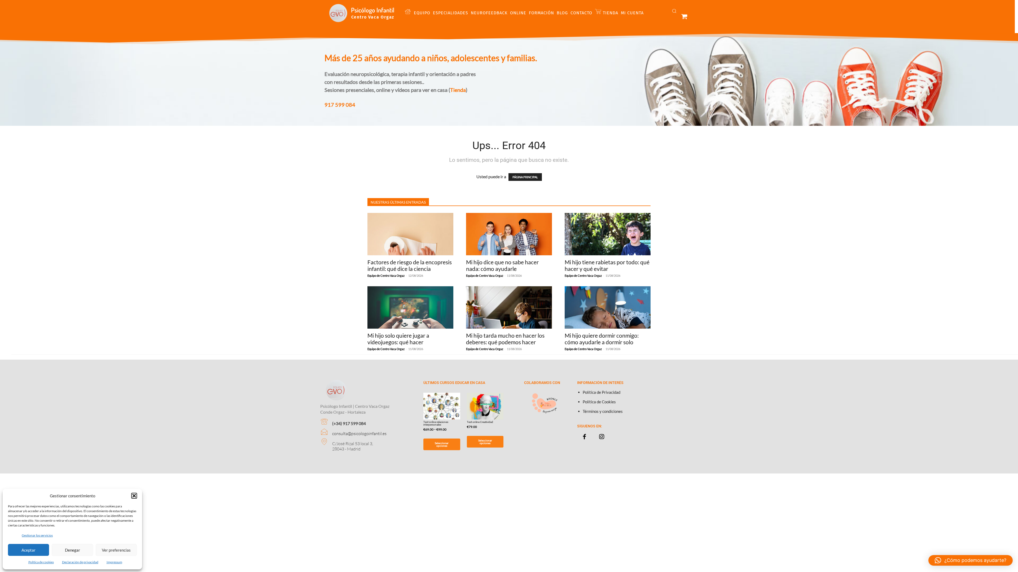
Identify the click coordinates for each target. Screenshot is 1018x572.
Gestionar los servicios (37, 535)
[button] (134, 495)
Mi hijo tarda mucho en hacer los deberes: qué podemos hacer (505, 338)
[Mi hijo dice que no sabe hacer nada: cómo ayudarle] (509, 234)
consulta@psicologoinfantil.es (359, 433)
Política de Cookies (599, 401)
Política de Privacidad (601, 392)
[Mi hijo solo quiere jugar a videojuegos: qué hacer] (410, 307)
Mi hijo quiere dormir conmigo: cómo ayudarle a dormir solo (602, 338)
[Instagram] (601, 437)
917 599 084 (339, 104)
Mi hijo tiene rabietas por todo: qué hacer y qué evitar (607, 265)
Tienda (458, 90)
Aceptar (28, 550)
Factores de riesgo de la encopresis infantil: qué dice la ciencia (409, 265)
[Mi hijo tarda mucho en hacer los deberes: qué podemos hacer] (509, 307)
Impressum (114, 562)
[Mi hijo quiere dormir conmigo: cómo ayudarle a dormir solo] (608, 307)
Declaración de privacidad (80, 562)
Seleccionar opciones (442, 444)
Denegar (72, 550)
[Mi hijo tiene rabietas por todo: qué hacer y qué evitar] (608, 234)
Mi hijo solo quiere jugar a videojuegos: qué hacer (398, 338)
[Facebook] (584, 437)
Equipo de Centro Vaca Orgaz (386, 275)
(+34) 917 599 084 (349, 423)
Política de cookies (41, 562)
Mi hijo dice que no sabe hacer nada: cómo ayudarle (502, 265)
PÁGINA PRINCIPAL (525, 177)
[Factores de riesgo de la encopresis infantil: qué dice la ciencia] (410, 234)
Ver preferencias (116, 550)
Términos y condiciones (603, 411)
